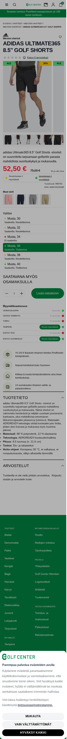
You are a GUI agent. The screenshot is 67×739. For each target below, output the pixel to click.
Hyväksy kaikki (33, 732)
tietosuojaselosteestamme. (35, 705)
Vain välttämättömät (33, 724)
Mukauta (33, 716)
